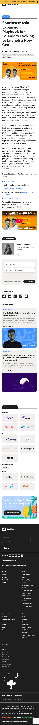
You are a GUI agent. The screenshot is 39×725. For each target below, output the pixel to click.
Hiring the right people (12, 198)
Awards (24, 577)
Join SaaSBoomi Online (8, 619)
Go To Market (7, 57)
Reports (24, 622)
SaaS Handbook (26, 627)
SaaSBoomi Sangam (28, 590)
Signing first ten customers (13, 189)
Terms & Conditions (6, 699)
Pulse (3, 630)
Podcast (24, 619)
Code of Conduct (7, 695)
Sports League (26, 598)
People (4, 649)
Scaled (4, 624)
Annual (4, 574)
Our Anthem (5, 647)
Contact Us (5, 666)
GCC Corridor (26, 596)
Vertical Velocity (27, 606)
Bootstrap (5, 622)
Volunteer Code (6, 657)
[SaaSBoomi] (9, 529)
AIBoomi (4, 616)
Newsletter (25, 624)
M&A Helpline (26, 588)
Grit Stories (25, 630)
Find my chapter (7, 664)
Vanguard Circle (27, 603)
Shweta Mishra (12, 51)
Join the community (8, 560)
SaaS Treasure (26, 593)
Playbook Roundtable (28, 585)
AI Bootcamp (26, 574)
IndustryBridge (26, 580)
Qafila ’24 (5, 580)
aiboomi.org (23, 1)
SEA (4, 55)
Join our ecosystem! (12, 513)
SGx (3, 627)
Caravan (4, 577)
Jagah (24, 582)
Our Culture (18, 695)
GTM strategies (9, 181)
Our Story (5, 644)
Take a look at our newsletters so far (12, 281)
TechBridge (25, 601)
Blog (23, 616)
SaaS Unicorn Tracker (28, 635)
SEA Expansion (11, 55)
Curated (24, 632)
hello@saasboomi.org (19, 565)
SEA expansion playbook (25, 55)
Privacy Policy (18, 699)
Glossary (24, 638)
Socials (4, 582)
